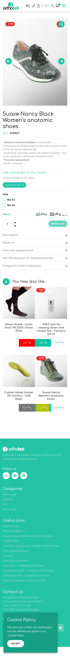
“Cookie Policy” (15, 635)
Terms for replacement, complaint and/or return (31, 545)
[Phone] (33, 6)
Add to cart (57, 223)
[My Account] (38, 6)
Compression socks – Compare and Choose (28, 570)
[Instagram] (6, 475)
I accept (15, 643)
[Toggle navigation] (64, 6)
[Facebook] (15, 475)
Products (8, 499)
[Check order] (27, 6)
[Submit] (60, 627)
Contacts (8, 555)
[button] (61, 24)
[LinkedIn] (24, 475)
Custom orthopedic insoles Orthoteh (24, 580)
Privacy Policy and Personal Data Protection (28, 535)
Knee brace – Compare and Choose (23, 565)
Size (5, 194)
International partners (15, 560)
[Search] (52, 5)
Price (6, 214)
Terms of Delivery (13, 530)
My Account (10, 509)
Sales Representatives (16, 550)
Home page (9, 494)
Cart (5, 504)
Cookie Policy (10, 540)
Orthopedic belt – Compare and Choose (26, 575)
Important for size (12, 185)
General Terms (11, 526)
